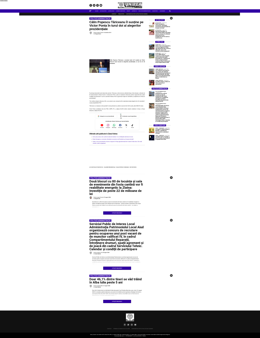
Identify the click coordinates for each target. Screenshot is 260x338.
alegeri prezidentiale (110, 167)
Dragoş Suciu (98, 33)
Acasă (96, 11)
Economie (162, 11)
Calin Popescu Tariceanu (123, 167)
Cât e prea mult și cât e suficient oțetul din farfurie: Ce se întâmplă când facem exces (113, 136)
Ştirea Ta (134, 11)
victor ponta (133, 167)
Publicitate (121, 13)
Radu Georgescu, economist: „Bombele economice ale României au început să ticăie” (113, 139)
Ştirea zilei (111, 11)
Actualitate (103, 11)
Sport (128, 11)
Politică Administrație (144, 11)
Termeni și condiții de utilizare (121, 328)
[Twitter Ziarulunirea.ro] (128, 324)
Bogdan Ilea (97, 198)
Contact (114, 13)
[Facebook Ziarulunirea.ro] (124, 324)
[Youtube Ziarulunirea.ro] (135, 324)
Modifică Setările (4, 0)
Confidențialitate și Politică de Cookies (136, 13)
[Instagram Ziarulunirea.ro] (131, 324)
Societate (155, 11)
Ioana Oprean (98, 253)
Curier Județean (120, 11)
